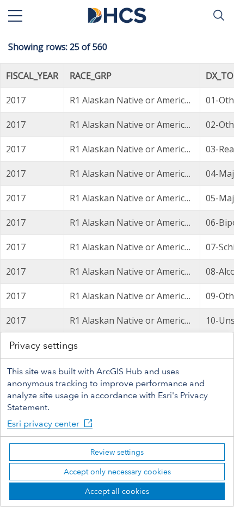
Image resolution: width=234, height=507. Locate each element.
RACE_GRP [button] (91, 76)
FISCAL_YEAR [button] (32, 76)
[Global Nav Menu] (15, 15)
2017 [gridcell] (16, 100)
